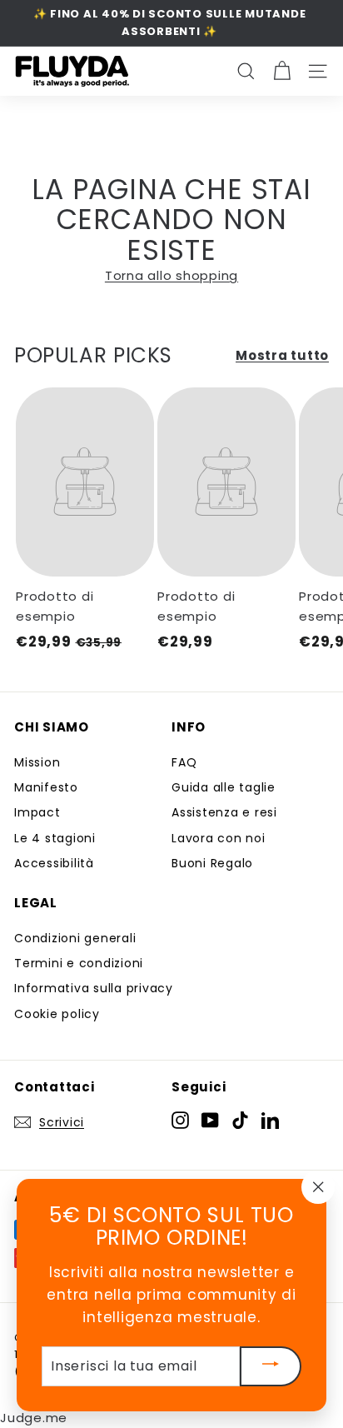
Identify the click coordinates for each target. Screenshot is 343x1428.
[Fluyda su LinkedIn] (270, 1119)
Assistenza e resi (224, 812)
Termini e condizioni (78, 963)
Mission (37, 762)
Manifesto (46, 787)
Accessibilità (54, 863)
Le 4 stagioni (55, 838)
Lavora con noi (219, 838)
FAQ (184, 762)
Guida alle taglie (224, 787)
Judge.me (33, 1417)
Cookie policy (57, 1014)
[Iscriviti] (270, 1366)
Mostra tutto (282, 355)
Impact (37, 812)
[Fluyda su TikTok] (240, 1119)
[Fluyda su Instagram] (180, 1119)
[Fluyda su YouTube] (210, 1119)
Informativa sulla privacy (93, 988)
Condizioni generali (75, 938)
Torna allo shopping (171, 275)
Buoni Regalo (212, 863)
